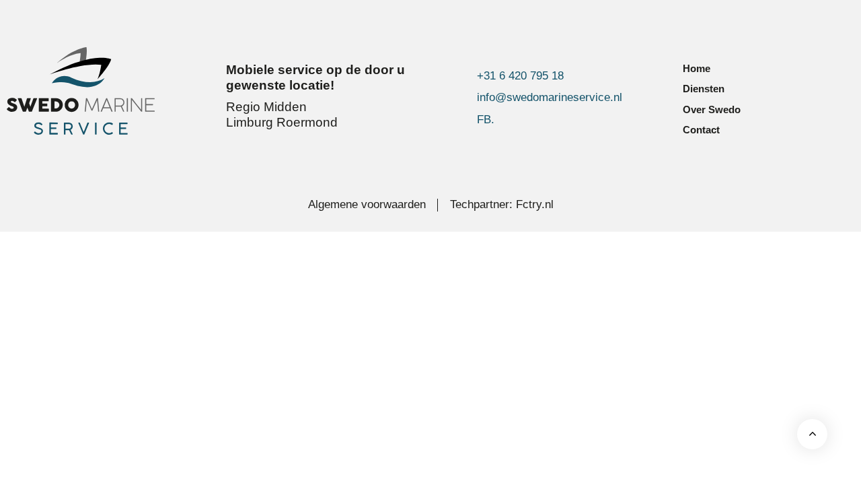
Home (696, 68)
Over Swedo (712, 109)
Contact (701, 129)
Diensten (703, 88)
